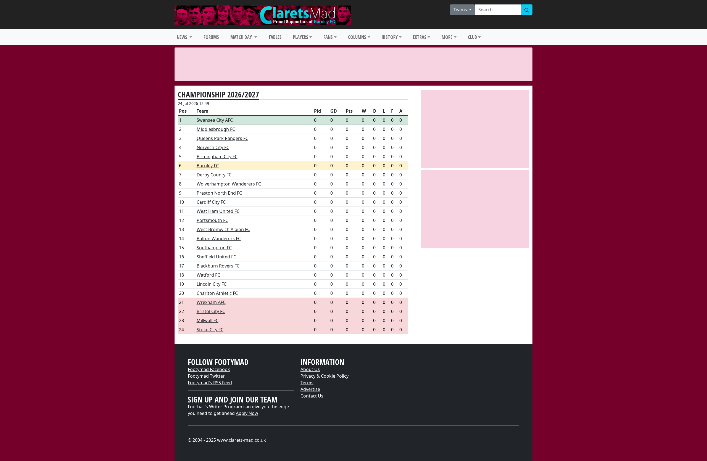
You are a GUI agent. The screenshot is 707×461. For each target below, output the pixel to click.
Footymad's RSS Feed (210, 383)
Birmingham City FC (217, 156)
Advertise (310, 389)
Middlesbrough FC (216, 129)
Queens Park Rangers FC (222, 138)
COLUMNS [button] (357, 37)
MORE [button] (447, 37)
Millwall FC (207, 320)
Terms (306, 383)
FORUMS (211, 37)
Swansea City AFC (215, 120)
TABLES (275, 37)
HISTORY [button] (390, 37)
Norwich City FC (213, 147)
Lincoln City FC (211, 284)
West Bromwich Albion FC (223, 229)
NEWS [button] (182, 37)
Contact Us (311, 396)
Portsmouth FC (212, 220)
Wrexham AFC (211, 302)
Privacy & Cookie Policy (324, 376)
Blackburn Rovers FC (218, 266)
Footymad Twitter (206, 376)
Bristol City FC (211, 311)
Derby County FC (214, 175)
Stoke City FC (210, 330)
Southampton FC (214, 248)
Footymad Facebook (209, 369)
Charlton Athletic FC (217, 293)
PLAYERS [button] (300, 37)
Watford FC (208, 275)
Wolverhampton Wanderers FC (229, 184)
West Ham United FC (218, 211)
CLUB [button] (472, 37)
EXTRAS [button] (419, 37)
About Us (310, 369)
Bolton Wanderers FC (219, 238)
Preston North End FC (219, 193)
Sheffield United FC (216, 257)
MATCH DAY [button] (241, 37)
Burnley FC (208, 166)
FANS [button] (328, 37)
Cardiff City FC (211, 202)
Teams (460, 10)
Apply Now (247, 413)
